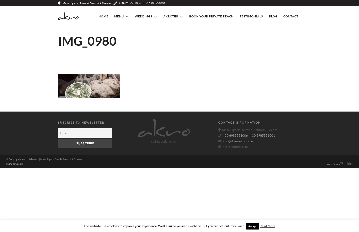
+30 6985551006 (235, 135)
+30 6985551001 (262, 135)
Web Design (333, 164)
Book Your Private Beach (211, 16)
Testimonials (251, 16)
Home (103, 16)
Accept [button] (252, 226)
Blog (273, 16)
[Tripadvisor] (299, 3)
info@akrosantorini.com (239, 141)
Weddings (143, 16)
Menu (119, 16)
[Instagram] (293, 3)
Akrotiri (170, 16)
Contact (290, 16)
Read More (267, 226)
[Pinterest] (287, 3)
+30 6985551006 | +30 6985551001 (142, 3)
